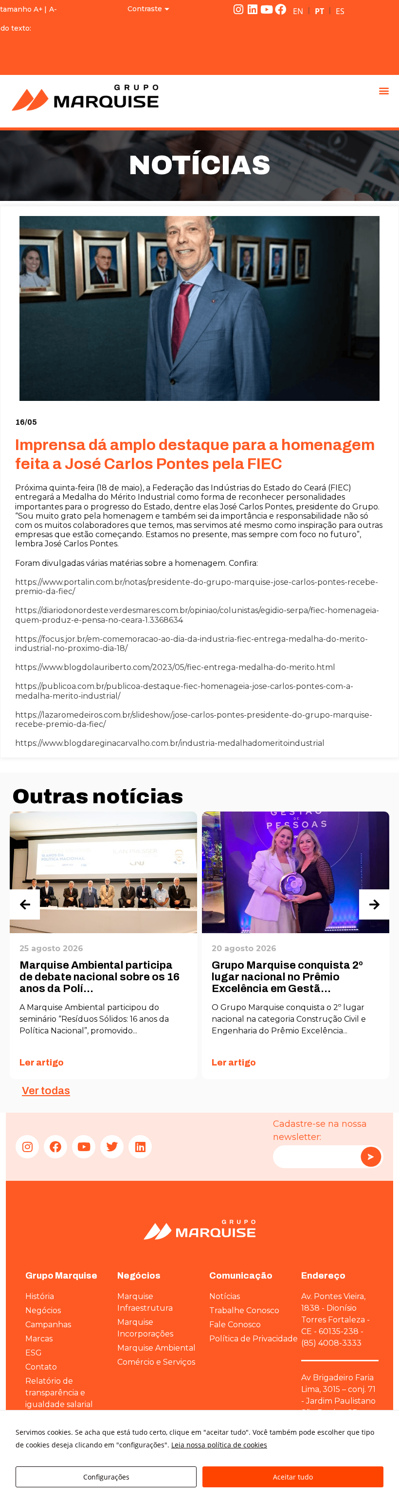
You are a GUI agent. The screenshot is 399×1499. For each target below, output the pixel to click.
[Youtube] (266, 9)
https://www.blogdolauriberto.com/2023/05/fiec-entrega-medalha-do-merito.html (175, 667)
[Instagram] (238, 9)
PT (319, 11)
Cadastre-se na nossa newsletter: (320, 1130)
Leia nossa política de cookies (219, 1444)
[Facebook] (281, 9)
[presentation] (25, 904)
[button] (384, 90)
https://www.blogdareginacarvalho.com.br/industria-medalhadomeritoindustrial (170, 743)
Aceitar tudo (293, 1476)
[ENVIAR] (371, 1157)
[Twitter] (112, 1146)
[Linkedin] (252, 9)
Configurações (106, 1476)
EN (298, 11)
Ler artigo (41, 1062)
